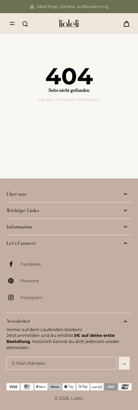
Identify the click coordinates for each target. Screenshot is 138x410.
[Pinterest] (13, 281)
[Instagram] (13, 297)
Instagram (31, 297)
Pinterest (30, 280)
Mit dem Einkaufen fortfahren (69, 99)
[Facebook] (13, 264)
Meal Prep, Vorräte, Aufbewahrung (72, 6)
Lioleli (76, 398)
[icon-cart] (124, 23)
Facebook (31, 264)
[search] (25, 23)
